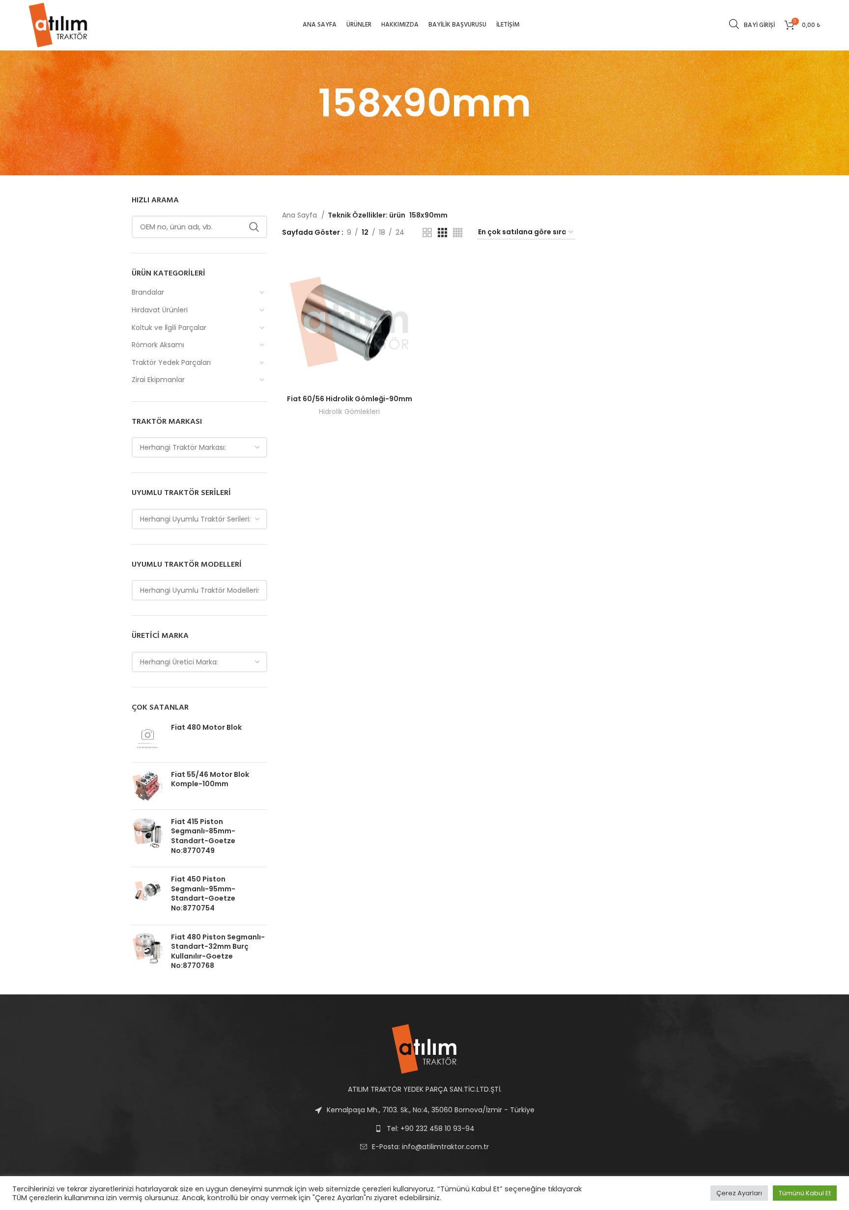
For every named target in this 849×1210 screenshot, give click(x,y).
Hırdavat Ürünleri (160, 310)
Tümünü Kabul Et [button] (805, 1193)
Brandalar (148, 292)
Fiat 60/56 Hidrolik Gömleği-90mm (349, 399)
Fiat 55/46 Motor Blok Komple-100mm (210, 779)
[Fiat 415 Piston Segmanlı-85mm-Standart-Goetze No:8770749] (148, 838)
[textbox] (183, 447)
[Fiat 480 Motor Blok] (148, 739)
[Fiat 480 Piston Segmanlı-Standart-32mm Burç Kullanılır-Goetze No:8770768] (148, 954)
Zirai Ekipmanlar (158, 380)
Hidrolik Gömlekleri (349, 411)
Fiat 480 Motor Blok (206, 727)
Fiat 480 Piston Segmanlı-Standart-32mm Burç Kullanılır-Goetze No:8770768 (218, 952)
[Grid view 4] (457, 232)
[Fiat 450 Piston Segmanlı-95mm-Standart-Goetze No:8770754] (148, 896)
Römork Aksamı (158, 345)
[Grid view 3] (442, 232)
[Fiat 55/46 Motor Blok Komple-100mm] (148, 786)
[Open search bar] (734, 23)
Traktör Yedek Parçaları (171, 362)
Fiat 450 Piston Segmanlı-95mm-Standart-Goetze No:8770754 (203, 894)
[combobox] (199, 447)
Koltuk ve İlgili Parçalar (169, 327)
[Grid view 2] (427, 232)
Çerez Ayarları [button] (739, 1193)
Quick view (409, 270)
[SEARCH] (254, 227)
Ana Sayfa (300, 215)
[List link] (424, 1146)
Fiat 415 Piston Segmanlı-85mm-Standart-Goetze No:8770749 (203, 836)
